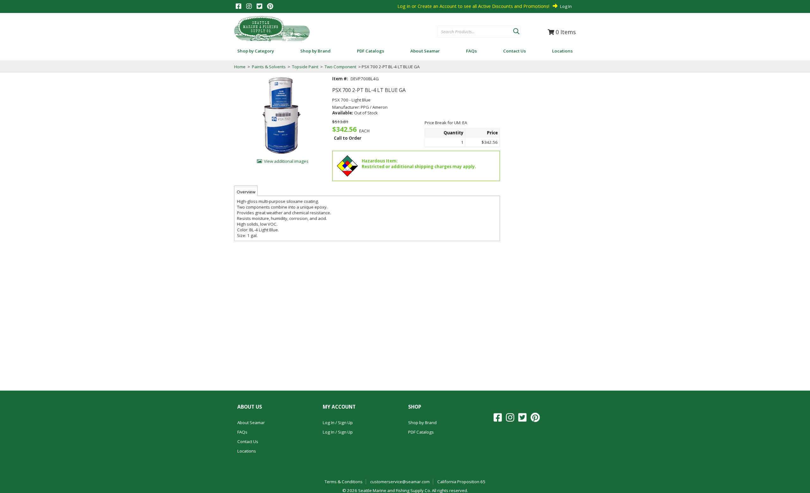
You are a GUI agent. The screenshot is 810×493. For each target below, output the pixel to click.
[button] (516, 30)
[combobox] (475, 32)
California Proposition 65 (461, 481)
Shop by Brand (422, 422)
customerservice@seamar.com (400, 481)
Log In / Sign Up (338, 422)
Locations (246, 451)
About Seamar (251, 422)
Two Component (340, 67)
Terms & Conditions (344, 481)
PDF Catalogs (421, 432)
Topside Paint (305, 67)
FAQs (242, 432)
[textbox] (472, 32)
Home (240, 67)
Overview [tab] (246, 192)
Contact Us (247, 441)
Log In (566, 6)
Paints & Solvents (269, 67)
